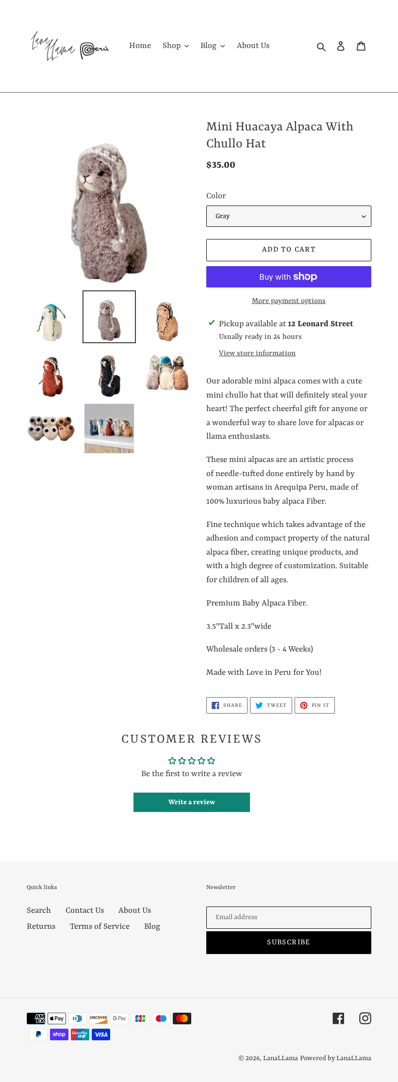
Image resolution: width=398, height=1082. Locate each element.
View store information (257, 354)
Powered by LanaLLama (335, 1058)
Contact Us (85, 910)
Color (216, 196)
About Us (134, 910)
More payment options (289, 301)
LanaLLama (280, 1058)
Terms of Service (100, 926)
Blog (152, 926)
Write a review (191, 802)
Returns (41, 926)
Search (39, 910)
